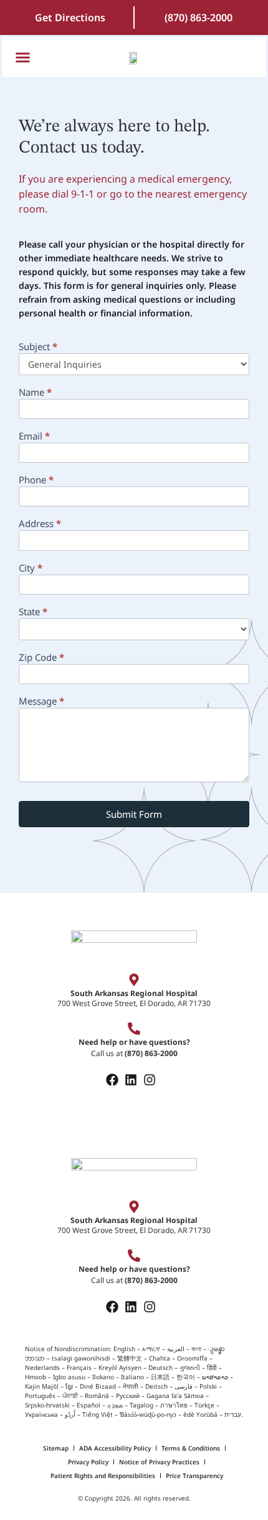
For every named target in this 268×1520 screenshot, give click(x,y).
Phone (36, 480)
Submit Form (134, 814)
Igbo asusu (69, 1376)
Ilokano (103, 1376)
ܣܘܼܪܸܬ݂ (115, 1405)
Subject (38, 347)
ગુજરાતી (189, 1367)
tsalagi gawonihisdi (81, 1358)
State (33, 612)
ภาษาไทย (174, 1405)
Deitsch (156, 1386)
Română (97, 1395)
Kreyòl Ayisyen (119, 1367)
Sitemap (56, 1448)
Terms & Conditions (190, 1448)
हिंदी (212, 1367)
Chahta (159, 1358)
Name (35, 393)
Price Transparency (194, 1475)
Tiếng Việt (97, 1414)
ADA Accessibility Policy (115, 1448)
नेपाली (130, 1386)
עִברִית (232, 1414)
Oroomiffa (192, 1358)
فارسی (184, 1386)
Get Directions (70, 17)
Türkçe (204, 1405)
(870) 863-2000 (198, 17)
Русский (128, 1395)
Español (88, 1405)
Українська (41, 1414)
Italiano (132, 1376)
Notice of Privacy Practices (159, 1461)
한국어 (185, 1376)
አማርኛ (151, 1348)
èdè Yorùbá (200, 1414)
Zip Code (41, 658)
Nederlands (42, 1367)
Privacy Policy (88, 1461)
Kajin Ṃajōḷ (42, 1386)
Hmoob (35, 1376)
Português (40, 1395)
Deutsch (160, 1367)
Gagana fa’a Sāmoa (175, 1395)
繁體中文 (129, 1358)
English (123, 1348)
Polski (208, 1386)
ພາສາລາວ (215, 1376)
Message (41, 702)
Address (40, 524)
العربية (175, 1348)
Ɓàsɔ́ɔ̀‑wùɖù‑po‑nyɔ (148, 1414)
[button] (23, 57)
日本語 (160, 1376)
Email (34, 436)
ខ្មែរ (69, 1386)
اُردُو (70, 1414)
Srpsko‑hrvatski (47, 1405)
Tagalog (141, 1405)
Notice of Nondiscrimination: (68, 1348)
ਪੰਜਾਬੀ (70, 1395)
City (30, 568)
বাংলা (196, 1348)
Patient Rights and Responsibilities (102, 1475)
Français (79, 1367)
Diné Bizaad (98, 1386)
